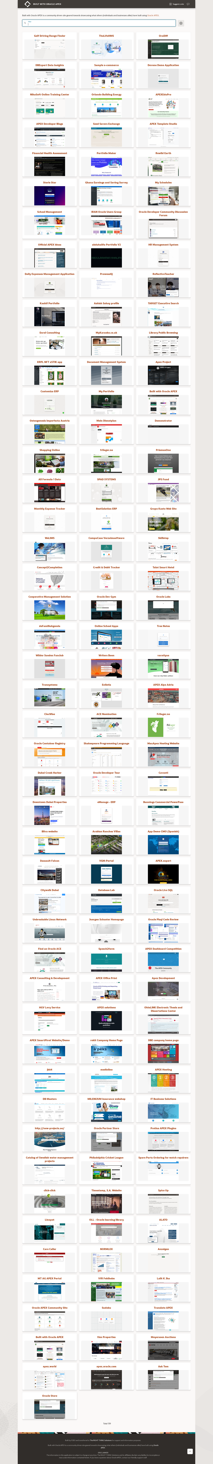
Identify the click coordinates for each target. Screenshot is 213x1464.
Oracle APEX (153, 15)
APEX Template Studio (163, 123)
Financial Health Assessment (49, 153)
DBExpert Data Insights (50, 65)
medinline (106, 1069)
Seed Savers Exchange (106, 123)
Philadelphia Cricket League (106, 1157)
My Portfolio (106, 391)
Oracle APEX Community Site (49, 1307)
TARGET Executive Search (163, 303)
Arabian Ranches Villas (106, 831)
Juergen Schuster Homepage (106, 919)
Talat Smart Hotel (163, 567)
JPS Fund (163, 479)
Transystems (49, 684)
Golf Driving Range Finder (49, 35)
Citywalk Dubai (50, 890)
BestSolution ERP (106, 508)
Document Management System (106, 362)
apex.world (49, 1366)
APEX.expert (163, 860)
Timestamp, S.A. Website (106, 1190)
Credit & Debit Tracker (106, 567)
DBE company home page (163, 1040)
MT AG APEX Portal (50, 1278)
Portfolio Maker (106, 153)
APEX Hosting (163, 1069)
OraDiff (163, 35)
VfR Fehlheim (106, 1278)
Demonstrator (163, 420)
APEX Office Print (106, 978)
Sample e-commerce (106, 65)
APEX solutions (106, 1007)
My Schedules (163, 182)
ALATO (163, 1219)
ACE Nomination (106, 714)
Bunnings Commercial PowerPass (163, 802)
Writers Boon (106, 655)
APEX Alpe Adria (163, 684)
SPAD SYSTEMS (106, 479)
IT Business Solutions (163, 1098)
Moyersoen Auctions (163, 1337)
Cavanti (163, 772)
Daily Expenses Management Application (49, 274)
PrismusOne (163, 450)
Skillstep (163, 538)
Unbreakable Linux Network (50, 919)
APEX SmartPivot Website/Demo (50, 1040)
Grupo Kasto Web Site (163, 508)
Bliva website (50, 831)
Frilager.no (163, 714)
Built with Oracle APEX (163, 391)
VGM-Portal (106, 860)
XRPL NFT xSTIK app (49, 362)
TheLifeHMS (106, 35)
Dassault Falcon (49, 860)
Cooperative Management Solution (49, 596)
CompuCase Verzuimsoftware (106, 538)
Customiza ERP (50, 391)
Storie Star (49, 182)
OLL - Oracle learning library (106, 1219)
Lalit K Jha (163, 1278)
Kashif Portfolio (49, 303)
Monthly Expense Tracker (49, 508)
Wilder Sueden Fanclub (49, 655)
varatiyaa (163, 655)
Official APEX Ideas (49, 244)
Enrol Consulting (50, 332)
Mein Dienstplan (106, 420)
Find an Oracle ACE (49, 948)
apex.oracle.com (106, 1366)
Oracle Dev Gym (106, 596)
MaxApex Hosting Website (163, 743)
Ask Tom (163, 1366)
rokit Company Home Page (106, 1040)
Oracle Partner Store (106, 1128)
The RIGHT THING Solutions (101, 1440)
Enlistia (106, 684)
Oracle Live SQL (163, 890)
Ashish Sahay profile (106, 303)
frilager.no (106, 450)
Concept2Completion (49, 567)
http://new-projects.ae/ (49, 1128)
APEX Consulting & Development (50, 978)
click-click (49, 1190)
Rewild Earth (163, 153)
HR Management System (163, 244)
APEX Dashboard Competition (163, 948)
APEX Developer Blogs (49, 123)
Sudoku (106, 1307)
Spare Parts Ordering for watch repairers (163, 1157)
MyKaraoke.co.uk (106, 332)
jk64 (49, 1069)
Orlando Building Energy (106, 94)
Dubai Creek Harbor (50, 772)
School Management (49, 211)
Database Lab (106, 890)
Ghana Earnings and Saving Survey (106, 182)
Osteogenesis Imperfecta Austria (50, 420)
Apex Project (163, 362)
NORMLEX (106, 1249)
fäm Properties (106, 1337)
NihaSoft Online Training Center (49, 94)
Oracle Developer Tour (106, 772)
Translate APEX (163, 1307)
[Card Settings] (181, 23)
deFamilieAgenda (49, 626)
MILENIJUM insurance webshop (106, 1098)
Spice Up (163, 1190)
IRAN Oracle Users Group (106, 211)
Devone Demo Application (163, 65)
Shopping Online (50, 450)
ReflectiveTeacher (163, 274)
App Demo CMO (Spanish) (163, 831)
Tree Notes (163, 626)
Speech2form (106, 948)
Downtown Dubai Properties (50, 802)
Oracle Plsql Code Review (163, 919)
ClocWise (49, 714)
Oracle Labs (163, 596)
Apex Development (163, 978)
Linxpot (49, 1219)
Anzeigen (163, 1249)
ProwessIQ (106, 274)
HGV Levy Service (49, 1007)
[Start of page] (190, 1451)
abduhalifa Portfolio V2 (106, 244)
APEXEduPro (163, 94)
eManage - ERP (106, 802)
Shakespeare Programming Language (106, 743)
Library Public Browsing (163, 332)
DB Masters (50, 1098)
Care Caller (49, 1249)
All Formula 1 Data (49, 479)
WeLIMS (49, 538)
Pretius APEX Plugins (163, 1128)
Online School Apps (106, 626)
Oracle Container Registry (49, 743)
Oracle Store (49, 1395)
